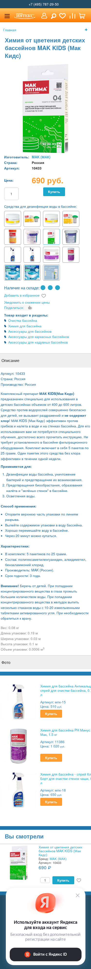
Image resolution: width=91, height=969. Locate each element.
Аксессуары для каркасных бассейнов (38, 336)
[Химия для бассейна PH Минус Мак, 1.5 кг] (18, 745)
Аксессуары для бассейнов (29, 331)
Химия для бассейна (24, 325)
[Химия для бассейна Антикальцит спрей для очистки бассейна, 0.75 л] (18, 701)
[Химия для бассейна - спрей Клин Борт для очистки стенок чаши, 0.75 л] (18, 789)
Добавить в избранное (22, 295)
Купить (54, 191)
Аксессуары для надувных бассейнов (38, 342)
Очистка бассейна (22, 320)
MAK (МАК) (41, 156)
